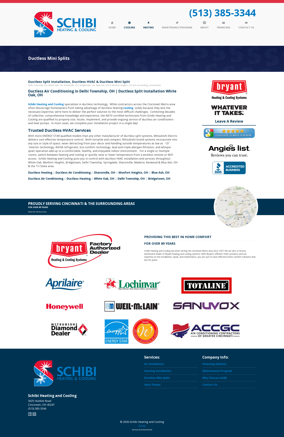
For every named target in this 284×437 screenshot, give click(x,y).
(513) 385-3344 (222, 12)
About (204, 27)
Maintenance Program (177, 27)
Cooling (129, 27)
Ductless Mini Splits (157, 378)
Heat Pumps (152, 384)
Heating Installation (157, 371)
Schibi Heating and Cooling (46, 104)
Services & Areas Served (142, 429)
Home (112, 27)
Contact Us (246, 27)
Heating (148, 27)
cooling (128, 108)
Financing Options (214, 364)
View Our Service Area (37, 212)
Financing (223, 27)
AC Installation (154, 364)
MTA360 (142, 426)
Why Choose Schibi (214, 378)
